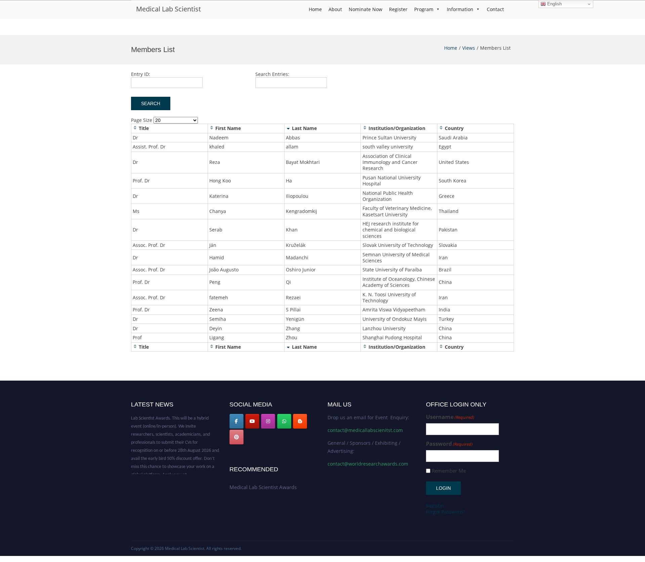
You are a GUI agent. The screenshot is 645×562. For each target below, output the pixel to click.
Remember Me (449, 471)
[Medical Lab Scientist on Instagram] (268, 421)
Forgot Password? (445, 512)
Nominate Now (365, 9)
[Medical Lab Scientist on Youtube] (252, 421)
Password (449, 443)
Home (315, 9)
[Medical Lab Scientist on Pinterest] (236, 437)
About (335, 9)
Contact (495, 9)
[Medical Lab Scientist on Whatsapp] (284, 421)
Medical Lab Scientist (168, 8)
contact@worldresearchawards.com (368, 464)
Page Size (141, 120)
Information (460, 9)
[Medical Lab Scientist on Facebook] (236, 421)
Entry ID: (140, 74)
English (554, 3)
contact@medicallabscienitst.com (365, 430)
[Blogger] (300, 421)
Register (398, 9)
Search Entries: (272, 74)
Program (423, 9)
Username (450, 417)
